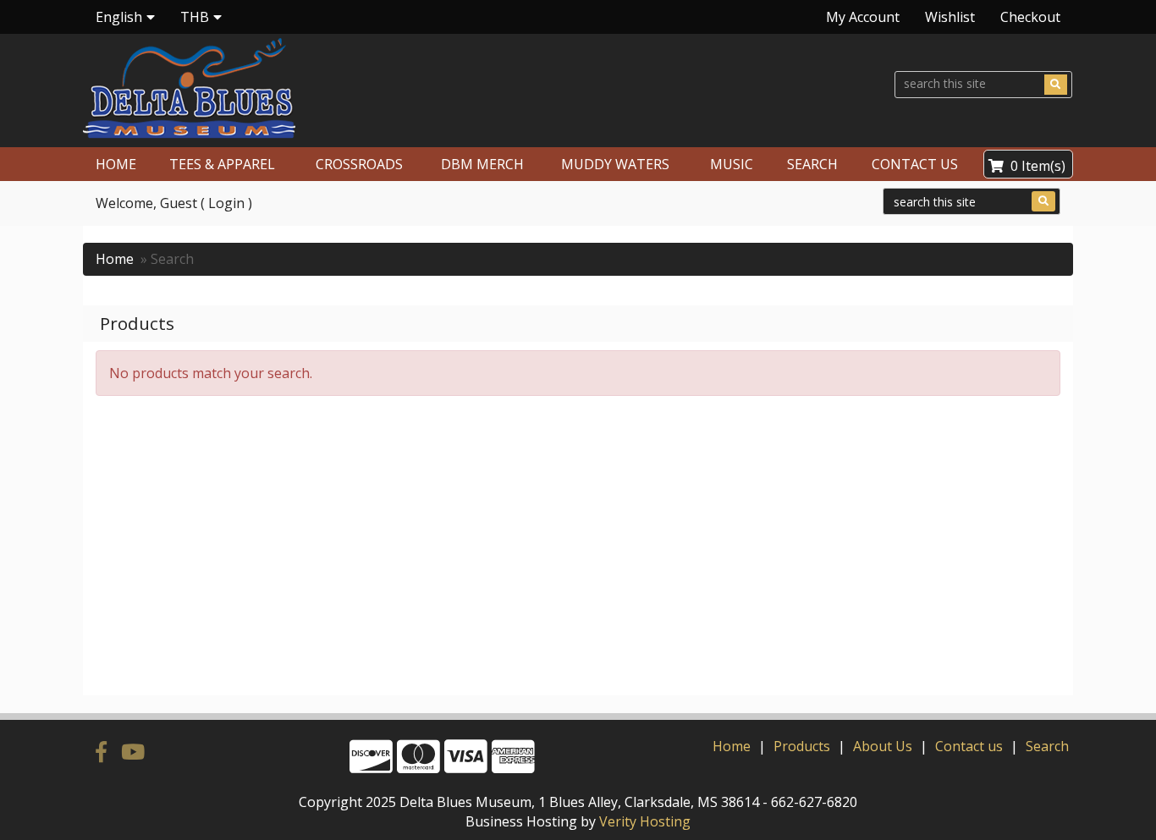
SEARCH (812, 164)
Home (115, 259)
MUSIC (731, 164)
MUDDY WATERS (615, 164)
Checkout (1030, 17)
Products (801, 746)
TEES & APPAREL (222, 164)
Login (226, 203)
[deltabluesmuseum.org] (323, 88)
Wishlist (950, 17)
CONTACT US (915, 164)
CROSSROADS (359, 164)
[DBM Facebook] (104, 751)
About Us (882, 746)
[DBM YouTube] (133, 751)
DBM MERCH (482, 164)
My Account (863, 17)
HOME (116, 164)
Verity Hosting (645, 821)
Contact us (969, 746)
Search (1047, 746)
